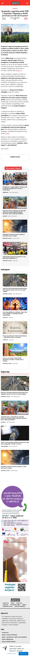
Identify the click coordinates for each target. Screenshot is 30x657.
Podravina (5, 604)
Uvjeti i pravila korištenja (9, 634)
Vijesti (12, 603)
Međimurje (5, 192)
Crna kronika (4, 446)
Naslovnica (6, 603)
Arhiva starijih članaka (8, 641)
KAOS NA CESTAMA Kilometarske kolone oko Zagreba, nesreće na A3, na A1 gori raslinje (15, 290)
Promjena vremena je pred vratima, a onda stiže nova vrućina (14, 235)
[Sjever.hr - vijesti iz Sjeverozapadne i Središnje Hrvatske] (14, 3)
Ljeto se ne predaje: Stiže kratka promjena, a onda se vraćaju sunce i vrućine (13, 359)
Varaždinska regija (15, 604)
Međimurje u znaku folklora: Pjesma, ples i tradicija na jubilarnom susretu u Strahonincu (15, 188)
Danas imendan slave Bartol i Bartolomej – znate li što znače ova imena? (15, 336)
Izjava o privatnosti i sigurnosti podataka (14, 637)
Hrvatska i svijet (7, 238)
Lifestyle (5, 317)
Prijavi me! (23, 653)
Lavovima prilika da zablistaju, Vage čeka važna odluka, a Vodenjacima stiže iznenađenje (15, 313)
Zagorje (15, 8)
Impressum (5, 632)
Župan (7, 133)
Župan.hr (19, 70)
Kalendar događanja (20, 606)
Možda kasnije (11, 653)
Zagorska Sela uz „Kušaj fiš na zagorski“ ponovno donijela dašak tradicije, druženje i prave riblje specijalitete (14, 212)
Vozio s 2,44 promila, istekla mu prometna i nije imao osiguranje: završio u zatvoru (15, 443)
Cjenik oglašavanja (7, 639)
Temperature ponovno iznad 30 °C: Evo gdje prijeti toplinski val (14, 257)
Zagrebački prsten (7, 606)
